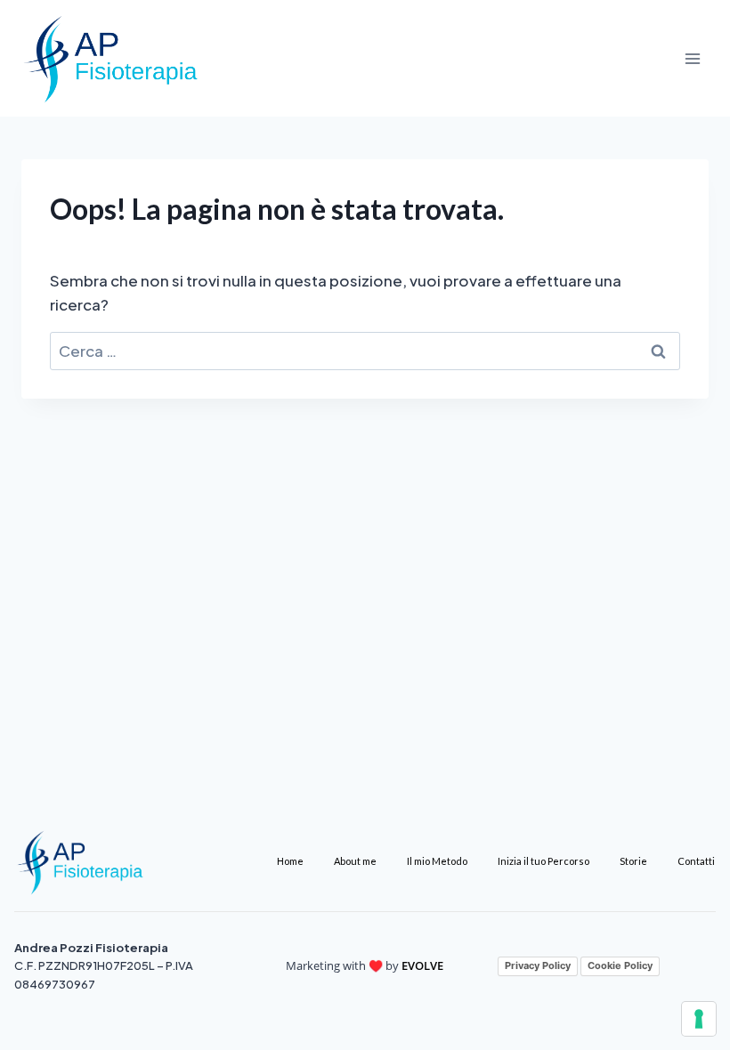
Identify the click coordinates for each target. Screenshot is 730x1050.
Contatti (696, 861)
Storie (633, 861)
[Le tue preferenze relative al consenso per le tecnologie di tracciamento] (699, 1019)
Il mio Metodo (437, 861)
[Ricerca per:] (365, 350)
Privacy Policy (538, 965)
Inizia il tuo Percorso (543, 861)
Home (290, 861)
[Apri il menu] (692, 58)
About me (355, 861)
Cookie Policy (620, 965)
